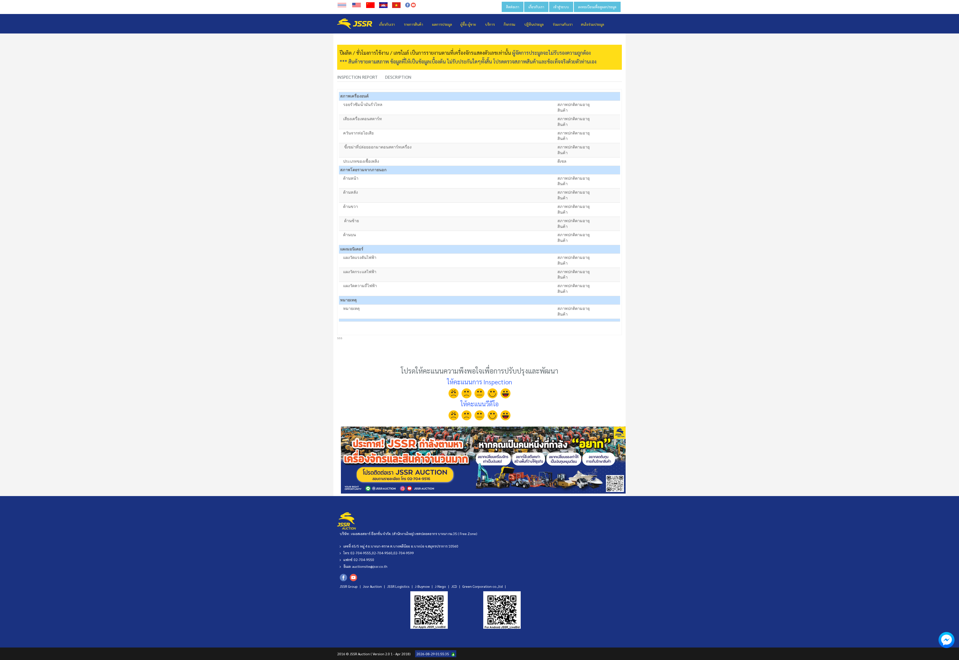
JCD (454, 586)
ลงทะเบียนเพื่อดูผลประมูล (597, 6)
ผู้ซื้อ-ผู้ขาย (468, 24)
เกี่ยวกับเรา (536, 6)
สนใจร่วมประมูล (592, 24)
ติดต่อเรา (512, 6)
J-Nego (441, 586)
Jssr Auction (373, 586)
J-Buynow (422, 586)
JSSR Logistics (398, 586)
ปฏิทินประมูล (534, 24)
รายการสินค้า (413, 24)
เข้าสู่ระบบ (561, 6)
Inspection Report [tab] (357, 77)
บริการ (490, 24)
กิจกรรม (509, 24)
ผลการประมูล (442, 24)
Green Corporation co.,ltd (482, 586)
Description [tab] (398, 77)
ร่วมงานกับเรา (563, 24)
